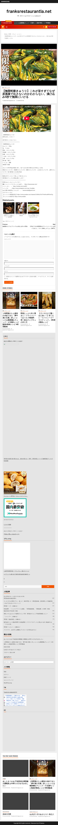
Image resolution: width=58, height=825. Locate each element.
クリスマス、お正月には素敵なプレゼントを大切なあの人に (20, 630)
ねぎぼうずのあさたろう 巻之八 (12, 649)
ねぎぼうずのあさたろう (34, 811)
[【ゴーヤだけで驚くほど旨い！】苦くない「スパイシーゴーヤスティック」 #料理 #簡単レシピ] (47, 300)
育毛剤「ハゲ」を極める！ (11, 606)
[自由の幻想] (15, 801)
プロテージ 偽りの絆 (9, 652)
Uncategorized (6, 811)
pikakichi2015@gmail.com (9, 100)
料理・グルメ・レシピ (6, 87)
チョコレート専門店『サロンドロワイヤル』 (16, 496)
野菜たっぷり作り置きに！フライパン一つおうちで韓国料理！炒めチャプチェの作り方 (28, 317)
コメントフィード (8, 680)
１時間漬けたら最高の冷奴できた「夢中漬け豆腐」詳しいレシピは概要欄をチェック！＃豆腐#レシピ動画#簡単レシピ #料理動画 (11, 320)
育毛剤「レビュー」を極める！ (12, 627)
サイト (6, 271)
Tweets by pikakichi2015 (10, 692)
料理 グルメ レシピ (10, 221)
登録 (5, 671)
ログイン (6, 674)
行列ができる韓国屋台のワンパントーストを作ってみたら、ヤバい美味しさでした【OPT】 (42, 226)
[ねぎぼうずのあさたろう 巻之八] (42, 801)
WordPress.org (8, 683)
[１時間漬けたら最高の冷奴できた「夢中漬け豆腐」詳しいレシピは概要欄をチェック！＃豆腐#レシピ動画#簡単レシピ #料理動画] (11, 300)
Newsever (34, 823)
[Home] (3, 27)
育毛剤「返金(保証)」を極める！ (12, 619)
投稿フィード (7, 677)
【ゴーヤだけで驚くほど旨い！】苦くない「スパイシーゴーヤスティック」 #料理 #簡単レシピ (47, 317)
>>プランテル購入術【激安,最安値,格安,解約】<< (17, 574)
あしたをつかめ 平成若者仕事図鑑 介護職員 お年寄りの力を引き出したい (23, 639)
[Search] (44, 26)
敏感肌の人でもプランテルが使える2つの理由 (15, 225)
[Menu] (6, 27)
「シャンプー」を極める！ (11, 616)
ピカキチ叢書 (7, 524)
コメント (7, 239)
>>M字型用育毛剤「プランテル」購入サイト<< (16, 571)
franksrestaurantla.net (29, 11)
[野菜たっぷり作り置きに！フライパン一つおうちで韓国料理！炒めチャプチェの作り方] (29, 300)
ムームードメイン (8, 519)
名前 (6, 260)
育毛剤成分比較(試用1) (10, 598)
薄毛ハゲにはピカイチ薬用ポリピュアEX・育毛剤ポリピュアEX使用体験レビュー (26, 613)
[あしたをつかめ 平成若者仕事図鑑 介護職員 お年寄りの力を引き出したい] (15, 768)
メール (6, 266)
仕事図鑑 (4, 778)
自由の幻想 (49, 22)
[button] (6, 27)
